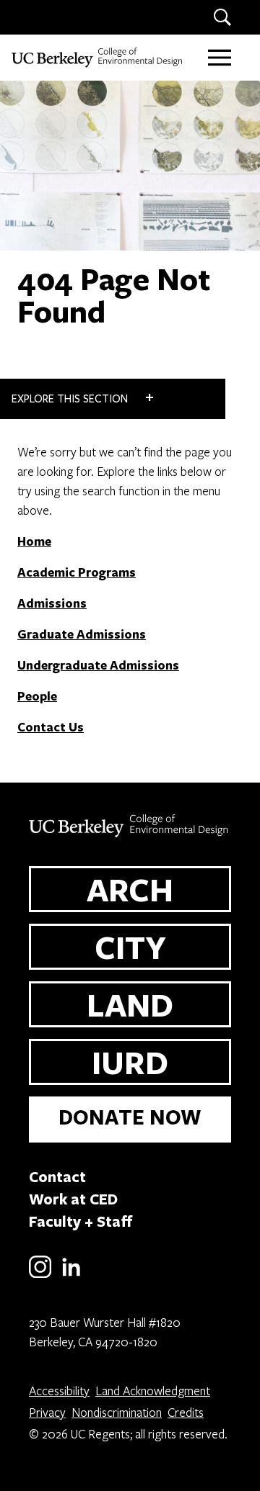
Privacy (47, 1412)
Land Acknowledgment (152, 1390)
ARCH (130, 889)
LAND (130, 1004)
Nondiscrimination (117, 1412)
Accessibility (59, 1390)
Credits (186, 1412)
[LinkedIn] (71, 1275)
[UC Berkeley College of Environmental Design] (98, 57)
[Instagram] (40, 1275)
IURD (130, 1062)
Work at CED (73, 1199)
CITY (130, 946)
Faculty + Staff (81, 1221)
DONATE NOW (130, 1117)
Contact (57, 1176)
